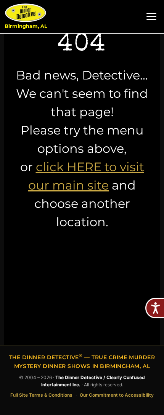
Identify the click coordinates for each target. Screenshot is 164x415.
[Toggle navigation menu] (151, 16)
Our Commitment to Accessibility (117, 395)
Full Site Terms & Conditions (41, 395)
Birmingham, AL (26, 26)
